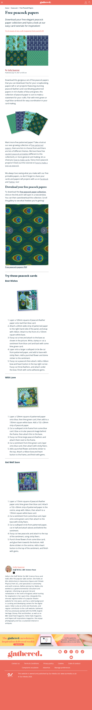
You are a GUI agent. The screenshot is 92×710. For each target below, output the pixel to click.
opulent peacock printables (16, 154)
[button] (27, 234)
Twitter (12, 182)
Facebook (44, 179)
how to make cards (22, 160)
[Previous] (9, 230)
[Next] (44, 230)
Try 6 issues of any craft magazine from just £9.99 (24, 31)
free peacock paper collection (33, 192)
